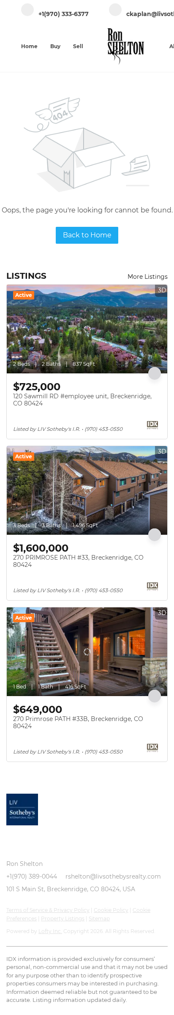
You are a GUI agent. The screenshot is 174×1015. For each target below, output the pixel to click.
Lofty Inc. (50, 931)
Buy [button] (55, 46)
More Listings (148, 276)
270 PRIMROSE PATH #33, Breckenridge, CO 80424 (78, 561)
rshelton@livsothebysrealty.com (113, 876)
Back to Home (87, 235)
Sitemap (99, 918)
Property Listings (62, 918)
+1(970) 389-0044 (31, 876)
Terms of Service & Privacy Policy (48, 910)
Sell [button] (78, 46)
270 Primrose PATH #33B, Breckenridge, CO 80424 (78, 722)
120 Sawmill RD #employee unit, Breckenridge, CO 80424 (82, 400)
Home (29, 46)
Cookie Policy (111, 910)
